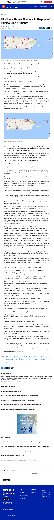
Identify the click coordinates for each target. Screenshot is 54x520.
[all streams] (52, 6)
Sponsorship (33, 489)
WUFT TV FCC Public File (46, 495)
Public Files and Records (45, 490)
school (30, 359)
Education (3, 14)
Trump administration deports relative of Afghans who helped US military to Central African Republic (25, 446)
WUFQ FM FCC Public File (46, 499)
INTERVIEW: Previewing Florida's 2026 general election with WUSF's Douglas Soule (21, 404)
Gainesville (16, 356)
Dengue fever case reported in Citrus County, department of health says (18, 409)
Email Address (6, 475)
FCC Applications (45, 502)
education (23, 359)
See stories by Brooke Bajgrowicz (10, 382)
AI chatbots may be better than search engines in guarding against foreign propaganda (21, 451)
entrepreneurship (9, 359)
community (43, 359)
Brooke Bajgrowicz (10, 26)
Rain (48, 356)
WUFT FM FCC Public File (46, 493)
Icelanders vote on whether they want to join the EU (13, 455)
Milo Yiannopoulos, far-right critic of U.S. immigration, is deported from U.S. (19, 460)
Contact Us (22, 492)
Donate (49, 2)
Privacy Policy (33, 492)
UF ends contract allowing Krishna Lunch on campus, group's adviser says (18, 400)
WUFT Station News (24, 495)
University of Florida (26, 356)
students (7, 362)
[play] (4, 6)
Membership (22, 498)
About (21, 489)
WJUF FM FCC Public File (46, 497)
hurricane (42, 356)
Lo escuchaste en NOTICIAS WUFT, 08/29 (11, 391)
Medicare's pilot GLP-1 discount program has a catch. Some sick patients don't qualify (21, 442)
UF (16, 359)
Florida (35, 356)
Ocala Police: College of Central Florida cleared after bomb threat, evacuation (19, 395)
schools (36, 359)
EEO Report (44, 501)
